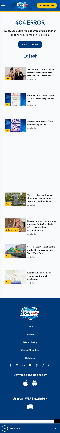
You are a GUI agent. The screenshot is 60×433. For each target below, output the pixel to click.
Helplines (30, 358)
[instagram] (36, 365)
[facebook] (11, 365)
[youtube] (30, 365)
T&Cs (30, 326)
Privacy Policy (30, 342)
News (8, 78)
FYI (7, 104)
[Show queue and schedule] (55, 428)
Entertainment (12, 230)
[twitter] (17, 365)
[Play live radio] (5, 428)
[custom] (23, 365)
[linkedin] (49, 365)
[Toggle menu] (3, 5)
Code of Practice (30, 350)
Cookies (30, 334)
